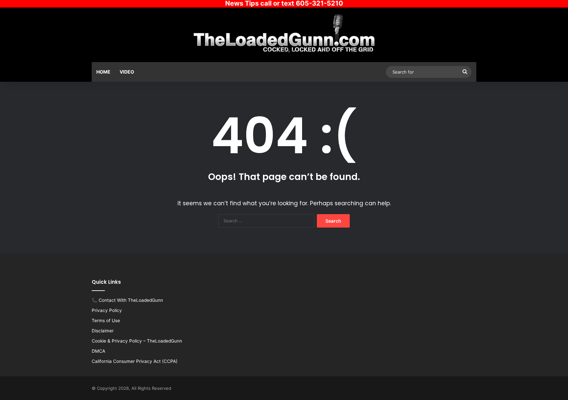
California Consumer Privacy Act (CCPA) (135, 361)
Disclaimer (103, 330)
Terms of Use (106, 320)
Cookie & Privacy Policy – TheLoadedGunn (137, 341)
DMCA (98, 351)
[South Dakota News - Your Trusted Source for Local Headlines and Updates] (284, 34)
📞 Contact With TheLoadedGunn (127, 300)
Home (103, 72)
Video (127, 72)
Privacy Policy (107, 310)
